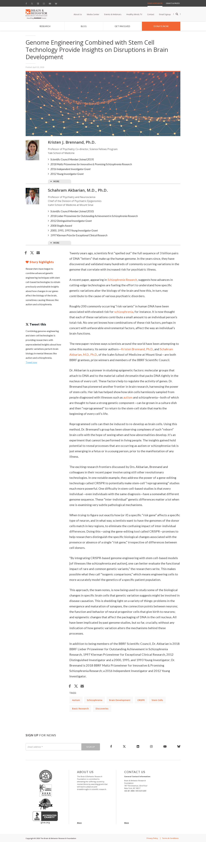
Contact (150, 14)
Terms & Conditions (170, 838)
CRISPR (141, 700)
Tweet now (31, 362)
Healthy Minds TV (134, 14)
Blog (84, 26)
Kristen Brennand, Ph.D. (137, 349)
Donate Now (161, 26)
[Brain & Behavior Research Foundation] (36, 14)
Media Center (93, 14)
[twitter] (124, 746)
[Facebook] (27, 3)
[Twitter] (32, 3)
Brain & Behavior (154, 3)
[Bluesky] (56, 3)
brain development (119, 700)
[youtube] (165, 746)
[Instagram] (44, 3)
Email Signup (165, 14)
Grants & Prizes (173, 3)
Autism (76, 700)
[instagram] (151, 746)
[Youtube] (50, 3)
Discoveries (102, 708)
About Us (78, 14)
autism (127, 397)
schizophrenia (123, 311)
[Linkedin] (38, 3)
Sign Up (90, 747)
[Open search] (176, 14)
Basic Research (80, 708)
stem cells (157, 700)
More (56, 181)
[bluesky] (176, 746)
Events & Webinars (112, 14)
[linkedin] (138, 746)
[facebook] (111, 746)
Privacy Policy (152, 838)
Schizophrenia (94, 700)
